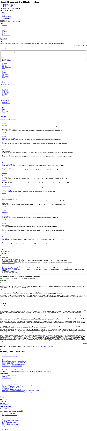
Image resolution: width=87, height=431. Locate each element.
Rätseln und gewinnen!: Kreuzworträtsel (8, 271)
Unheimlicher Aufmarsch (6, 181)
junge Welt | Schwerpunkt (6, 67)
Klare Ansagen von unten (6, 151)
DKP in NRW (4, 63)
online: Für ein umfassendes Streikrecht (8, 377)
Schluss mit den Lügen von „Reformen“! (8, 129)
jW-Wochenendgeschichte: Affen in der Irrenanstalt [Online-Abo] (12, 266)
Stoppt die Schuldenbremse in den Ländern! (9, 375)
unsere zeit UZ (4, 66)
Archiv (3, 15)
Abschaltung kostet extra (6, 160)
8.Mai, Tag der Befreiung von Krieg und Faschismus (10, 424)
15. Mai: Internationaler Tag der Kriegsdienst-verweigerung (11, 420)
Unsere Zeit (3, 116)
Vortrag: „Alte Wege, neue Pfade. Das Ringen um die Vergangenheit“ (13, 428)
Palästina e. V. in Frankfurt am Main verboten (9, 199)
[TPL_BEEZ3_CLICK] (11, 48)
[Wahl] (1, 37)
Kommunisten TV (5, 89)
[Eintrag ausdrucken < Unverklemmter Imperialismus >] (4, 308)
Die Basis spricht (5, 142)
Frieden (9, 21)
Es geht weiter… (5, 376)
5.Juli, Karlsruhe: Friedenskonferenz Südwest (9, 413)
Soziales (3, 33)
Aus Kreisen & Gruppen (6, 35)
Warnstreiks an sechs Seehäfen (7, 168)
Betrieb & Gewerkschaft (6, 26)
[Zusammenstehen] (3, 39)
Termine (3, 13)
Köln (3, 75)
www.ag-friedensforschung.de (48, 346)
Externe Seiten (4, 64)
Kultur (3, 30)
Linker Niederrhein (5, 76)
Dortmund (4, 70)
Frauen (3, 104)
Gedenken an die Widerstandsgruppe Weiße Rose (10, 422)
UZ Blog (3, 96)
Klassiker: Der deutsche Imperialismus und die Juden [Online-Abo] (13, 261)
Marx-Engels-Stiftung (5, 91)
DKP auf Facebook (5, 86)
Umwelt (3, 36)
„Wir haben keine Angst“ (6, 186)
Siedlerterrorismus (5, 212)
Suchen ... (2, 20)
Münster (3, 78)
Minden (3, 77)
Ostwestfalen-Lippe (5, 79)
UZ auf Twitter (4, 98)
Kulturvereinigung (5, 90)
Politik (3, 32)
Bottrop (3, 69)
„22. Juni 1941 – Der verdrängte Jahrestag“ (9, 418)
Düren (3, 71)
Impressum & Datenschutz (6, 16)
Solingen (3, 81)
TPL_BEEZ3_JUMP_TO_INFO (7, 6)
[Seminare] (4, 396)
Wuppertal (4, 82)
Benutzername (3, 52)
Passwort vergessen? (6, 59)
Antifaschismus (4, 25)
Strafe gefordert (4, 238)
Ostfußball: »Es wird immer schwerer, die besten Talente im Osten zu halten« (14, 259)
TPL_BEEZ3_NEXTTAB (4, 84)
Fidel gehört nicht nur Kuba (6, 216)
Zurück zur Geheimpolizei (6, 190)
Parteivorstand (4, 94)
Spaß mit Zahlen (5, 203)
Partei (3, 34)
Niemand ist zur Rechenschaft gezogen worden (9, 247)
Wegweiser (4, 120)
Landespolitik (4, 31)
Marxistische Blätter (5, 92)
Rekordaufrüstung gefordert (6, 242)
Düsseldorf (4, 72)
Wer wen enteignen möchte (6, 155)
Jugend (3, 29)
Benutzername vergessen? (7, 60)
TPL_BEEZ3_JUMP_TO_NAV (7, 5)
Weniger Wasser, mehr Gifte (6, 177)
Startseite (3, 12)
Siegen (3, 80)
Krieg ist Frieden (5, 194)
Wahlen (3, 107)
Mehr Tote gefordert (5, 229)
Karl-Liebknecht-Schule (6, 74)
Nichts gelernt (4, 125)
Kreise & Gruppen (5, 111)
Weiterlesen (4, 123)
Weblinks (3, 14)
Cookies (3, 68)
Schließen (2, 300)
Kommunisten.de (5, 88)
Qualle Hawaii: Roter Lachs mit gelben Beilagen (10, 268)
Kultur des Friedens (5, 406)
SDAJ (3, 95)
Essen (3, 73)
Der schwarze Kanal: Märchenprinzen (8, 263)
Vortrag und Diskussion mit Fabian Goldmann (9, 415)
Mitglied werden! (5, 93)
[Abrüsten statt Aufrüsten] (4, 404)
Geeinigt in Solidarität (5, 225)
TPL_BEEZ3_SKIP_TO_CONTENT (8, 4)
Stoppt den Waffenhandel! (6, 378)
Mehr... (36, 278)
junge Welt (3, 253)
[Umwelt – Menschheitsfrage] (25, 371)
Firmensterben (4, 173)
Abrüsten (5, 28)
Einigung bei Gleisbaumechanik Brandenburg (9, 164)
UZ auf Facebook (5, 97)
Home (6, 21)
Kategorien (4, 65)
